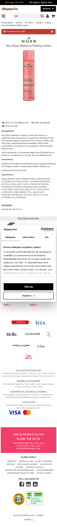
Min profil (12, 461)
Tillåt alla (28, 287)
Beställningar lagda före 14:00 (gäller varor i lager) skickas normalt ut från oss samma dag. (28, 384)
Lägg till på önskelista (16, 123)
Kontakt (11, 464)
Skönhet (19, 23)
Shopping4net (7, 23)
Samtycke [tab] (10, 237)
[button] (53, 16)
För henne (29, 23)
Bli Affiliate (46, 464)
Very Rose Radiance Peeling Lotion (14, 25)
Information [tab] (28, 237)
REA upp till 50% (14, 2)
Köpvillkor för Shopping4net (19, 470)
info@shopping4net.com (28, 449)
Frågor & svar (26, 461)
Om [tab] (47, 237)
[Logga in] (47, 16)
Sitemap (40, 515)
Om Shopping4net (45, 470)
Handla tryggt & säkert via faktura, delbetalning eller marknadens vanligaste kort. (28, 405)
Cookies (19, 467)
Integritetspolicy (35, 467)
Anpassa (26, 295)
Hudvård (39, 23)
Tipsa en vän (11, 126)
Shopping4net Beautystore (20, 473)
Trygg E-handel (44, 473)
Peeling (48, 23)
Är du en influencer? (28, 464)
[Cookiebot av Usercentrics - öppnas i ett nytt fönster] (41, 229)
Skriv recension (41, 123)
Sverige (28, 520)
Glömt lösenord (43, 461)
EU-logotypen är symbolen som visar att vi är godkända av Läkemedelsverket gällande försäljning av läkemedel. (28, 395)
